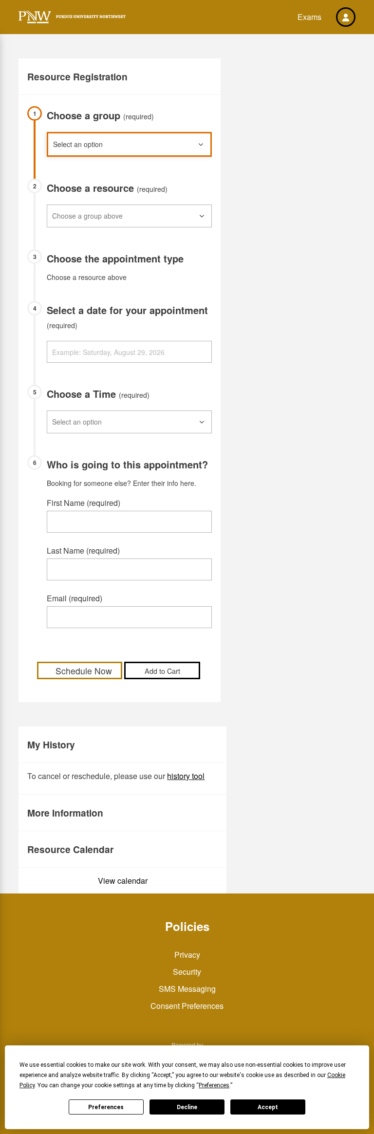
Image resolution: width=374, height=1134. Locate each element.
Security (187, 971)
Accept (268, 1107)
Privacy (187, 954)
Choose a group (100, 115)
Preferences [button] (214, 1085)
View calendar (123, 880)
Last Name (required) (83, 550)
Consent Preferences (187, 1005)
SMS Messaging (187, 988)
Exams (309, 16)
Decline (187, 1107)
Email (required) (74, 598)
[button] (345, 17)
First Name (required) (83, 502)
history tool (186, 775)
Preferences (106, 1107)
